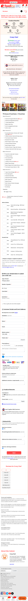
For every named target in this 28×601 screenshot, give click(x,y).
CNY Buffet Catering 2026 (6, 586)
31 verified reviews (14, 52)
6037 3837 (14, 41)
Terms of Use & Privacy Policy (7, 577)
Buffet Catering (4, 580)
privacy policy (10, 458)
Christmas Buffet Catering (6, 588)
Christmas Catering (5, 587)
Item (8, 209)
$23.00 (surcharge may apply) (14, 82)
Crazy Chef (14, 37)
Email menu (14, 92)
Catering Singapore (5, 579)
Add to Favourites (15, 93)
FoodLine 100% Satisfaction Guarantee (13, 356)
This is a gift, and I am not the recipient (12, 303)
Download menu (14, 90)
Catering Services (5, 581)
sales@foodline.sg (6, 573)
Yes (4, 428)
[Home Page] (8, 6)
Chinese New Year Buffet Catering (8, 584)
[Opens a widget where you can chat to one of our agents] (22, 598)
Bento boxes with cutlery (14, 84)
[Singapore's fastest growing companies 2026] (18, 6)
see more (12, 564)
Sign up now (13, 2)
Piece (8, 205)
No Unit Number (19, 345)
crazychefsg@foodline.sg (14, 43)
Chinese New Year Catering (7, 583)
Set (8, 219)
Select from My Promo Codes (9, 404)
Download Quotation (14, 88)
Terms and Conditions (14, 85)
